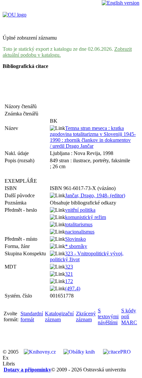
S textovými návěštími (108, 316)
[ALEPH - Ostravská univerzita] (14, 14)
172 (69, 281)
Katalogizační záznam (59, 316)
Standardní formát (31, 316)
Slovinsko (75, 239)
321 (69, 274)
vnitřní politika (80, 210)
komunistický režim (85, 217)
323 (69, 266)
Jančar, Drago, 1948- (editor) (95, 195)
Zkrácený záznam (86, 316)
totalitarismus (78, 224)
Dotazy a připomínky (27, 369)
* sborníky (76, 246)
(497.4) (72, 288)
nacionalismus (79, 232)
